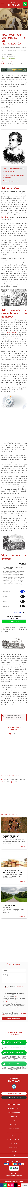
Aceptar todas (14, 621)
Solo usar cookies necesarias (14, 617)
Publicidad (14, 1116)
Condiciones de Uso (14, 1147)
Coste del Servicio (14, 1128)
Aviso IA (14, 1155)
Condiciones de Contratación (14, 1132)
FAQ (14, 1120)
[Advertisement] (14, 428)
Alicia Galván (5, 47)
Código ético (14, 1151)
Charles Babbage (10, 333)
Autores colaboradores (14, 1112)
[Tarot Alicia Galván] (7, 7)
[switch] (22, 596)
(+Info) (16, 996)
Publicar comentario (14, 1019)
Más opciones (17, 612)
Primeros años (9, 171)
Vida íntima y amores (11, 181)
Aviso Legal (14, 1136)
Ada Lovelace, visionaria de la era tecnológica (13, 50)
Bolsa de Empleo (14, 1108)
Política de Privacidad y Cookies (14, 1140)
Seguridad (14, 1144)
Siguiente (24, 1185)
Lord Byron (5, 217)
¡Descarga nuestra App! (15, 1097)
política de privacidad (15, 1007)
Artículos (12, 47)
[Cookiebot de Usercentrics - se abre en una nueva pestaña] (19, 564)
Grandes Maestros (21, 47)
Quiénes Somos (14, 1124)
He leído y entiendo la (12, 987)
